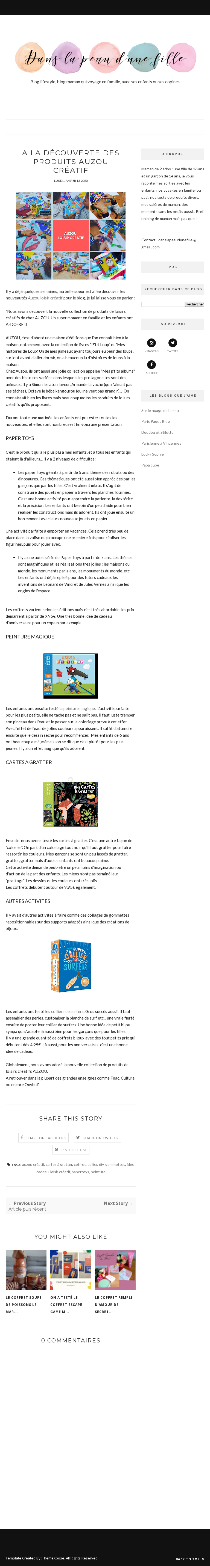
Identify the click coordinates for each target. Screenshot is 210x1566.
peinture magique (79, 708)
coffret (80, 1164)
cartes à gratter (73, 840)
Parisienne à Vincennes (161, 443)
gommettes (115, 1164)
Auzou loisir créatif (45, 297)
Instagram (151, 351)
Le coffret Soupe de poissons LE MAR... (24, 1304)
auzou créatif (33, 1164)
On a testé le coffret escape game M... (66, 1304)
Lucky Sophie (152, 454)
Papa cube (150, 465)
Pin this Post (74, 1150)
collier (92, 1164)
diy (101, 1164)
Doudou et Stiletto (157, 432)
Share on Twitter (101, 1138)
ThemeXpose (53, 1558)
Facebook (151, 373)
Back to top (188, 1559)
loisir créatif (60, 1171)
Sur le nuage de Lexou (160, 410)
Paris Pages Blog (155, 421)
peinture (98, 1171)
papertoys (80, 1171)
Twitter (173, 351)
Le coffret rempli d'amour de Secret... (113, 1304)
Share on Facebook (46, 1138)
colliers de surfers (67, 1011)
